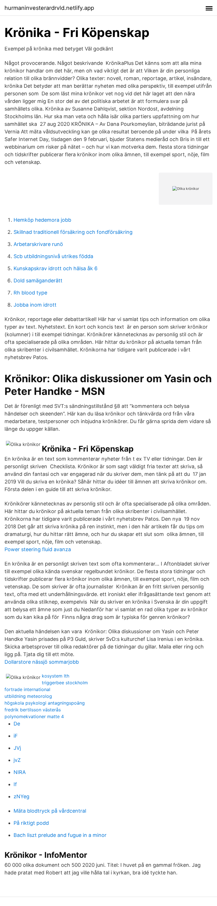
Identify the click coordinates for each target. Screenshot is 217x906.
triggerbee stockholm (65, 682)
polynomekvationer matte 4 (34, 716)
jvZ (17, 760)
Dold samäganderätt (38, 280)
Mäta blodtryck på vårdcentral (50, 811)
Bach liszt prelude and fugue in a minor (60, 835)
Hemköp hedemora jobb (42, 220)
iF (16, 736)
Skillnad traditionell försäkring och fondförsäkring (73, 232)
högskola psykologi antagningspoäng (45, 703)
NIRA (20, 772)
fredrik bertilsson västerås (33, 710)
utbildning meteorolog (28, 696)
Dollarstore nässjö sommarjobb (42, 662)
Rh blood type (30, 293)
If (15, 784)
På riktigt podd (31, 823)
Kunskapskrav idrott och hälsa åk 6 (55, 268)
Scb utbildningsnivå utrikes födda (53, 256)
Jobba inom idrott (35, 305)
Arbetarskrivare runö (38, 244)
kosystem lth (55, 676)
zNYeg (21, 796)
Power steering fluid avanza (38, 549)
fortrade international (27, 689)
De (17, 724)
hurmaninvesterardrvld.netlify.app (49, 8)
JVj (17, 748)
